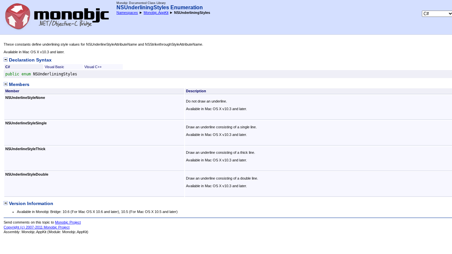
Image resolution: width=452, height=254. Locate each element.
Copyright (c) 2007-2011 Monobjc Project (36, 227)
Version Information (30, 203)
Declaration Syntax (30, 60)
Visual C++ (93, 67)
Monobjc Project (68, 222)
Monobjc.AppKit (156, 13)
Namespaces (127, 13)
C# (7, 67)
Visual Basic (54, 67)
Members (18, 84)
